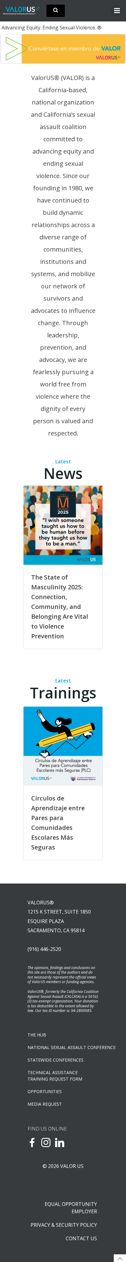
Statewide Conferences (55, 1060)
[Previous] (13, 48)
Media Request (45, 1104)
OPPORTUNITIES (45, 1091)
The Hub (37, 1035)
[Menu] (116, 11)
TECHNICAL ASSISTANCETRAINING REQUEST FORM (55, 1076)
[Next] (113, 48)
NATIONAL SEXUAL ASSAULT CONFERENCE (63, 1047)
